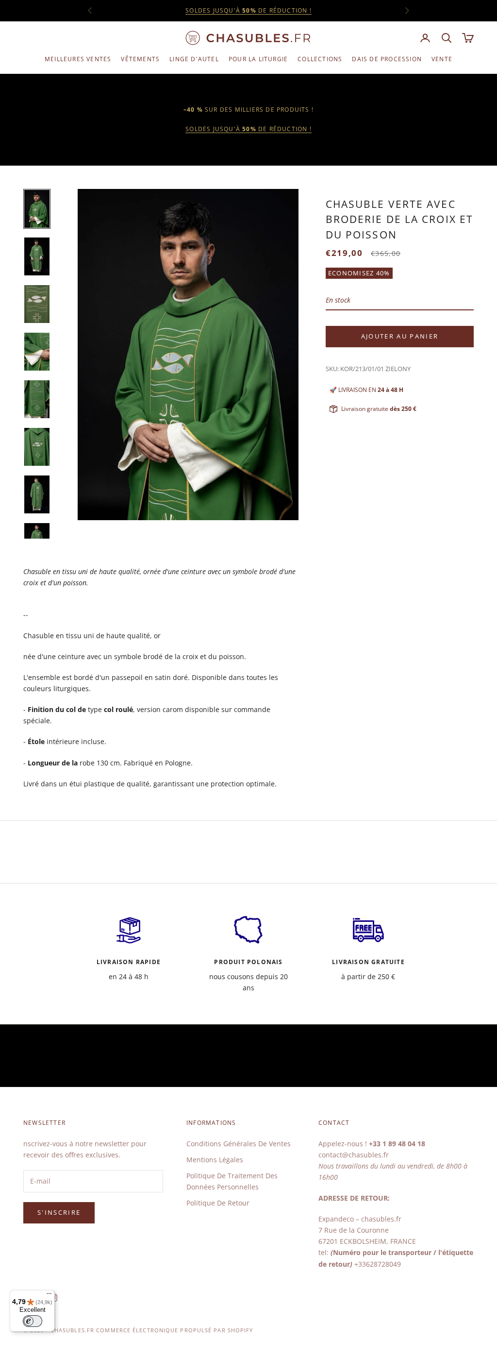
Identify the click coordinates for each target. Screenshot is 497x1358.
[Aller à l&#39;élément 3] (36, 304)
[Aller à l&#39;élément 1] (36, 209)
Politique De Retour (217, 1202)
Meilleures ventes (78, 59)
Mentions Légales (214, 1159)
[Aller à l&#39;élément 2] (36, 256)
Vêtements (140, 59)
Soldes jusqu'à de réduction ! (248, 129)
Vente (441, 59)
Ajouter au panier (400, 336)
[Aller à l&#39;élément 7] (36, 494)
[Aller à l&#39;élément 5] (36, 399)
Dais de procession (387, 59)
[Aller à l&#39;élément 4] (36, 352)
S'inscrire (59, 1212)
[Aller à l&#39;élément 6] (36, 447)
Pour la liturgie (258, 59)
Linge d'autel (194, 59)
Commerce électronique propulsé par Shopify (174, 1330)
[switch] (32, 1321)
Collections (320, 59)
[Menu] (49, 1296)
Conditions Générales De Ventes (238, 1143)
